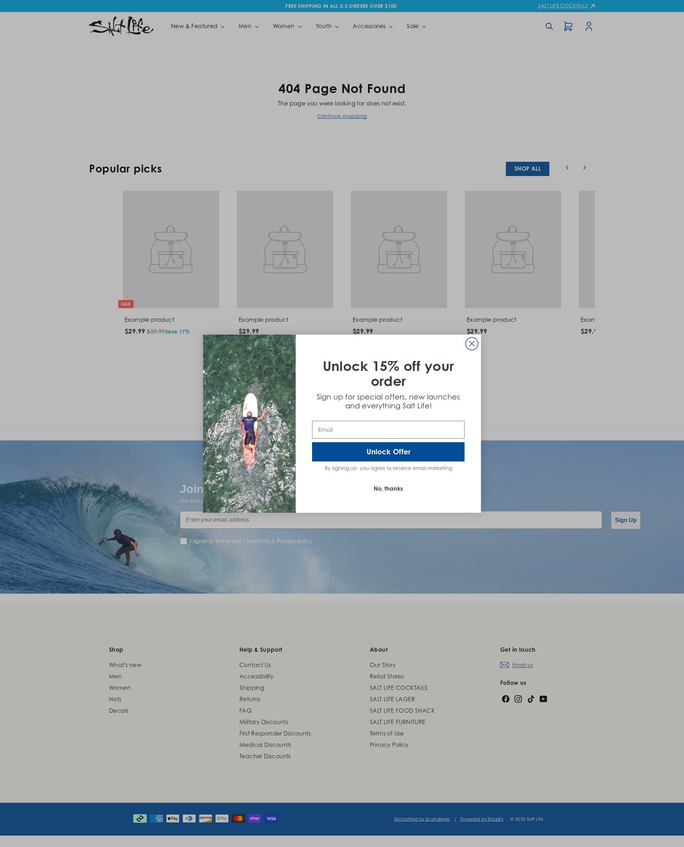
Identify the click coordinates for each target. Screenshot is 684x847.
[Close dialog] (472, 343)
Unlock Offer (388, 451)
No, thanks (388, 488)
